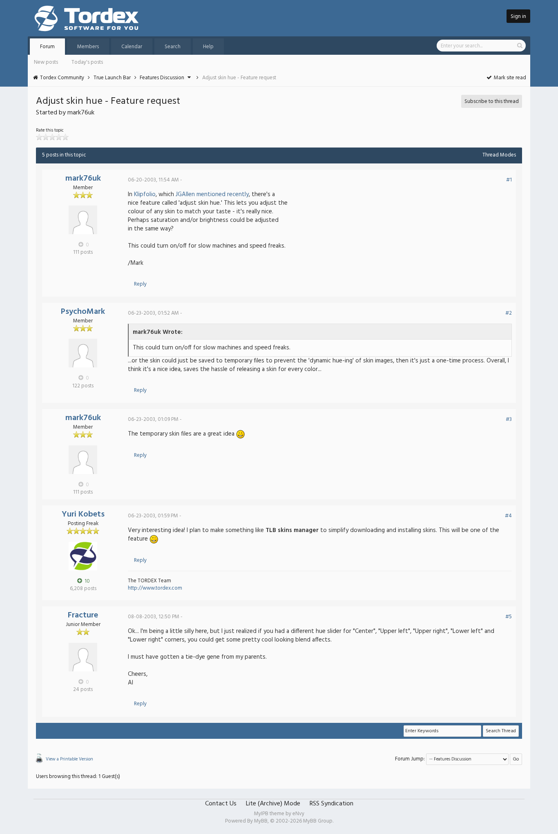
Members (88, 46)
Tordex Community (62, 78)
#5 (508, 617)
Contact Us (221, 803)
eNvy (298, 813)
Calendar (131, 46)
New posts (46, 62)
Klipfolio (145, 194)
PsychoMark (83, 311)
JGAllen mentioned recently (212, 194)
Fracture (83, 615)
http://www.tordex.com (155, 588)
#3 (509, 419)
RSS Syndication (331, 803)
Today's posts (87, 62)
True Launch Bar (112, 78)
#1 (509, 180)
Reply (140, 284)
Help (208, 46)
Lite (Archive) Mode (273, 803)
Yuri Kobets (83, 514)
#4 (508, 516)
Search (173, 46)
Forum (47, 46)
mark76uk (83, 178)
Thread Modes (499, 155)
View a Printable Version (69, 759)
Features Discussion (162, 78)
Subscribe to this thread (491, 101)
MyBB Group (318, 821)
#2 (508, 313)
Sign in (518, 16)
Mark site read (509, 78)
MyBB (261, 821)
